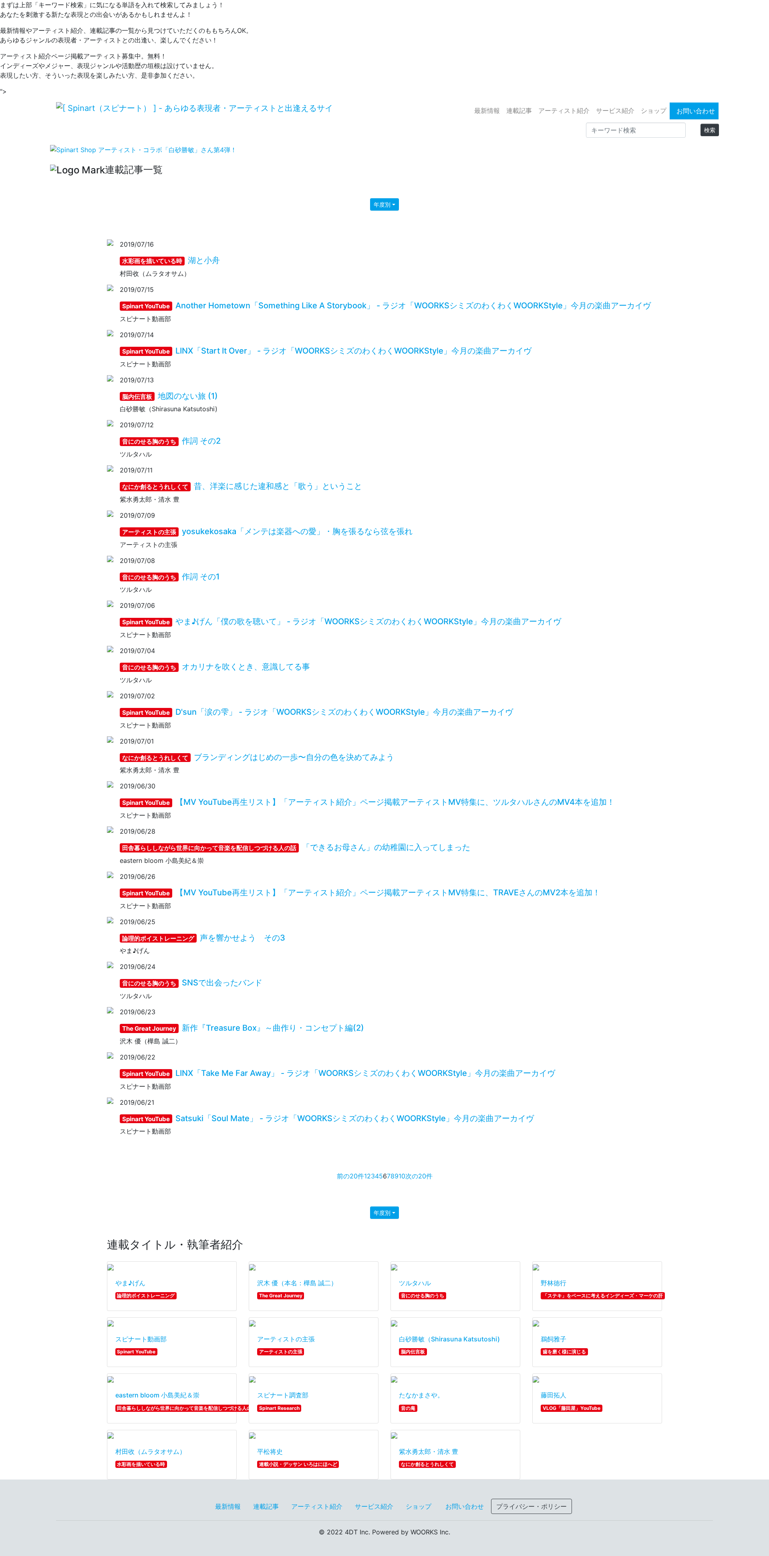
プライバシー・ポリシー (531, 1506)
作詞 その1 (170, 576)
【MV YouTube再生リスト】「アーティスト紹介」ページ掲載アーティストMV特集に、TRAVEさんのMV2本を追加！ (361, 892)
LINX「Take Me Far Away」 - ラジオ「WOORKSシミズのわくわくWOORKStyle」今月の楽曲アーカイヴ (338, 1073)
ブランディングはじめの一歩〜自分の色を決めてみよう (258, 757)
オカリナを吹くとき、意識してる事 (216, 666)
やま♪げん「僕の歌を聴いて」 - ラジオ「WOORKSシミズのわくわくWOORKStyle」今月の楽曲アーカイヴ (341, 621)
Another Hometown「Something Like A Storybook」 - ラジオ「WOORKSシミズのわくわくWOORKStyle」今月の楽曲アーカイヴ (386, 305)
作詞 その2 (171, 441)
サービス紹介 (615, 111)
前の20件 (350, 1176)
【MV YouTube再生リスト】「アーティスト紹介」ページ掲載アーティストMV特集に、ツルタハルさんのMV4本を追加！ (368, 802)
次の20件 (419, 1176)
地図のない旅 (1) (170, 396)
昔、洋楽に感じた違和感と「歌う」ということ (242, 486)
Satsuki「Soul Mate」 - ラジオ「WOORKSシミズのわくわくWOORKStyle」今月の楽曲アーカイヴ (328, 1118)
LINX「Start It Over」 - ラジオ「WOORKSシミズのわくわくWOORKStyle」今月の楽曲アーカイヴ (326, 351)
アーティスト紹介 (564, 111)
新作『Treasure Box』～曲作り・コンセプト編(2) (243, 1028)
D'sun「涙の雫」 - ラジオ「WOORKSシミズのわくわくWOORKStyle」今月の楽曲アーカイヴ (317, 712)
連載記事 (519, 111)
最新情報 (487, 111)
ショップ (653, 111)
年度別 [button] (382, 204)
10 (402, 1176)
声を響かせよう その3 (203, 938)
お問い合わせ (695, 111)
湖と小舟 (171, 260)
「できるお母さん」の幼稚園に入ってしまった (296, 847)
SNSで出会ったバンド (192, 982)
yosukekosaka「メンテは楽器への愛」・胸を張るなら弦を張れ (267, 531)
